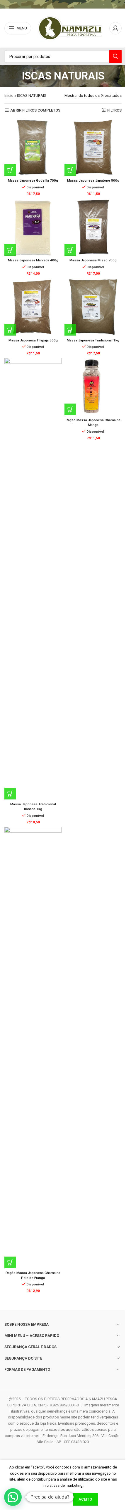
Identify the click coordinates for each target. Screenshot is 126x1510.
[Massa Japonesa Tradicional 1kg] (93, 307)
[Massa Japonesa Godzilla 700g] (33, 147)
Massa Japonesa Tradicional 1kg (93, 340)
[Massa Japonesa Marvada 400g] (33, 227)
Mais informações (47, 1499)
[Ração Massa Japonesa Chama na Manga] (93, 386)
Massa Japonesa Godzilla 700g (33, 180)
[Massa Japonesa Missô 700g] (93, 227)
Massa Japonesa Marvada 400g (33, 260)
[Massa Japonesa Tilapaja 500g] (33, 307)
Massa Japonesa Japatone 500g (93, 180)
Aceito (85, 1499)
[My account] (115, 28)
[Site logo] (70, 28)
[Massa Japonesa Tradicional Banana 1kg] (33, 578)
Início (8, 95)
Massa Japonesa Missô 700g (93, 260)
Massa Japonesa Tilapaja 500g (33, 340)
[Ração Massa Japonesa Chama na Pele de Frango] (33, 1047)
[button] (10, 170)
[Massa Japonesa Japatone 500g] (93, 147)
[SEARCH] (115, 56)
